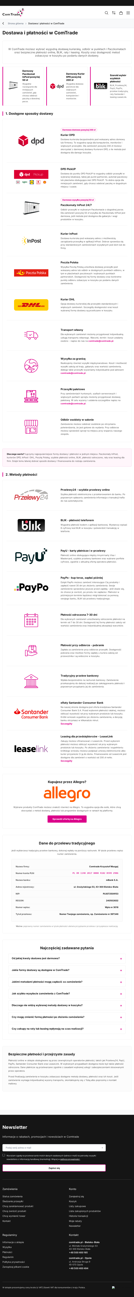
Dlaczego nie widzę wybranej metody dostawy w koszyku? (47, 1005)
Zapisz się (54, 1168)
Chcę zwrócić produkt (14, 1211)
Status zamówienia (12, 1196)
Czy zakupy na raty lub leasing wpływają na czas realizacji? (48, 1028)
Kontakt (6, 1221)
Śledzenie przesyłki (12, 1201)
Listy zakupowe (77, 1206)
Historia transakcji (78, 1216)
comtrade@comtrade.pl (100, 341)
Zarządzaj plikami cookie (15, 1266)
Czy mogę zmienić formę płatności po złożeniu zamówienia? (48, 1017)
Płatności (7, 1252)
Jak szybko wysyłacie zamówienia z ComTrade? (41, 993)
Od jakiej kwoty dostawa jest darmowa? (36, 958)
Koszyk (73, 1201)
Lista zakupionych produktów (85, 1211)
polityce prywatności (70, 1159)
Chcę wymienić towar (13, 1216)
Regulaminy (9, 1235)
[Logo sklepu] (13, 12)
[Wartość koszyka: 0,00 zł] (121, 13)
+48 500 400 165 (78, 1252)
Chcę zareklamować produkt (17, 1206)
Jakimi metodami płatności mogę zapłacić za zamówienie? (47, 981)
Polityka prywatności (13, 1261)
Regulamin (8, 1257)
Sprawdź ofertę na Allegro (67, 819)
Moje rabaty (75, 1221)
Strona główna (16, 23)
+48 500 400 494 (78, 1268)
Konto (72, 1189)
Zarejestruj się (76, 1196)
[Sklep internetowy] (122, 1287)
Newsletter (14, 1127)
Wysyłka (7, 1247)
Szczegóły (66, 723)
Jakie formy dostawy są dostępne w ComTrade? (40, 970)
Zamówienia (9, 1189)
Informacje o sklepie (13, 1242)
